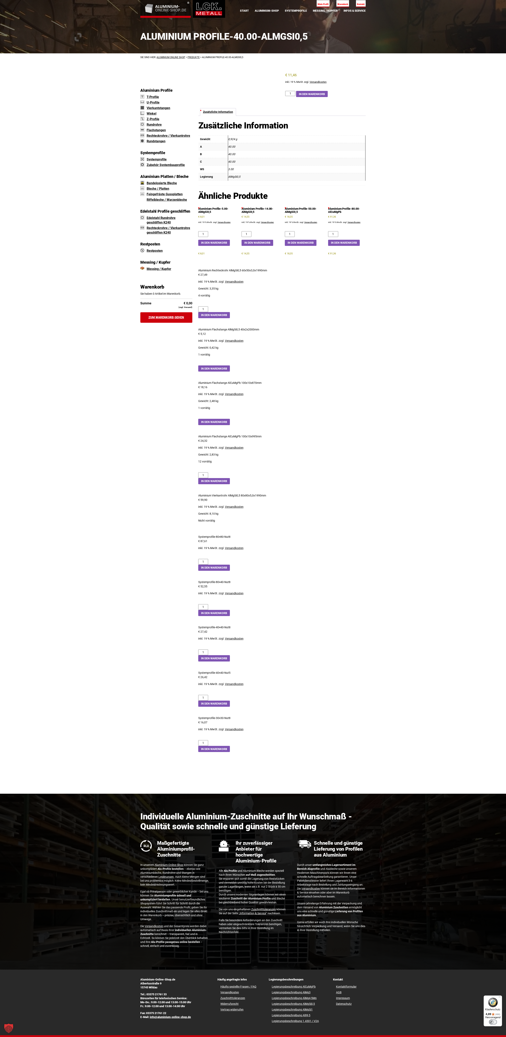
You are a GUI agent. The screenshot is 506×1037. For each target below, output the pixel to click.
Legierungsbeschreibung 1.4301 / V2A (295, 1021)
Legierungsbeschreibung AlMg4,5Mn (294, 998)
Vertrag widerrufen (232, 1009)
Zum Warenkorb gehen (166, 317)
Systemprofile (157, 159)
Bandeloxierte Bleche (162, 183)
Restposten (155, 251)
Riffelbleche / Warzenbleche (167, 200)
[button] (8, 1028)
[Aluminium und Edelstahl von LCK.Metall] (165, 9)
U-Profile (153, 102)
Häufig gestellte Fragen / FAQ (238, 986)
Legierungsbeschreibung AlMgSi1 (292, 1009)
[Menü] (499, 997)
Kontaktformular (346, 986)
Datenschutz (344, 1003)
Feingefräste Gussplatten (165, 194)
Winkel (151, 113)
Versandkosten (318, 81)
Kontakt (361, 4)
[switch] (493, 1022)
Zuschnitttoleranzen (263, 909)
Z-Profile (153, 119)
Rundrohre (154, 124)
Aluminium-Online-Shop (169, 864)
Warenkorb (342, 4)
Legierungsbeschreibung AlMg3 (291, 992)
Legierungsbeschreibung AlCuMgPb (294, 986)
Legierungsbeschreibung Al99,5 (291, 1015)
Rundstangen (156, 141)
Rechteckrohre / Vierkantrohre (168, 136)
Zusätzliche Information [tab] (218, 111)
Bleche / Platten (158, 189)
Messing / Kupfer (159, 269)
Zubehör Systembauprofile (166, 165)
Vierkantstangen (158, 108)
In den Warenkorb (312, 94)
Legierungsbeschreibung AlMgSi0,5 (293, 1003)
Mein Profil (323, 4)
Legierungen (166, 876)
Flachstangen (156, 130)
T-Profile (153, 97)
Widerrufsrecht (229, 1003)
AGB (339, 992)
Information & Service (253, 913)
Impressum (343, 998)
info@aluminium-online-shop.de (170, 1017)
